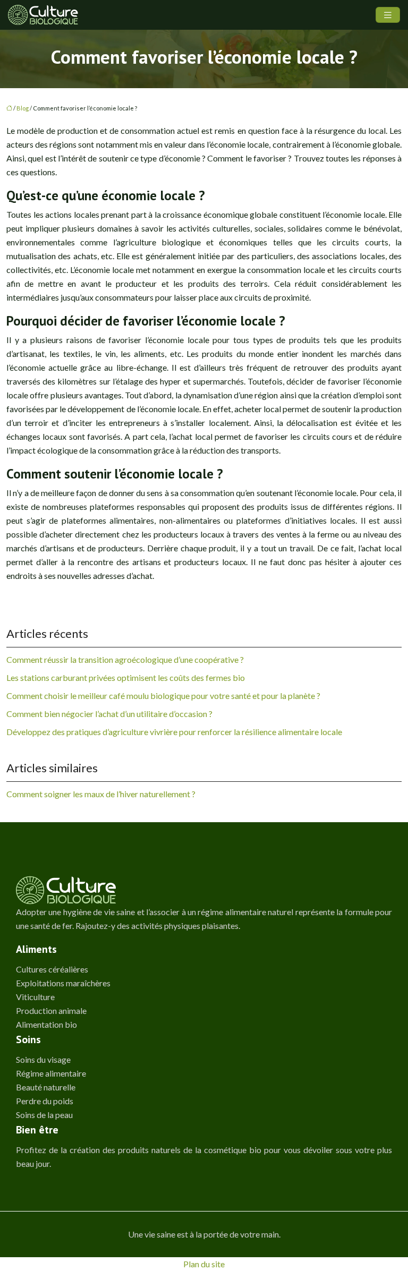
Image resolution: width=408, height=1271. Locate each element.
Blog (22, 108)
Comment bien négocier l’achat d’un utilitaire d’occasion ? (109, 714)
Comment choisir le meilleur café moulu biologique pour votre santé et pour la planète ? (163, 695)
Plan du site (204, 1264)
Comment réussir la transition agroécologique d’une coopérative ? (125, 659)
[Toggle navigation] (388, 15)
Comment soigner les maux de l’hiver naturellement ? (101, 794)
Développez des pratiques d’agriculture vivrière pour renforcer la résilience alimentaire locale (174, 732)
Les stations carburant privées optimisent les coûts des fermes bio (125, 677)
